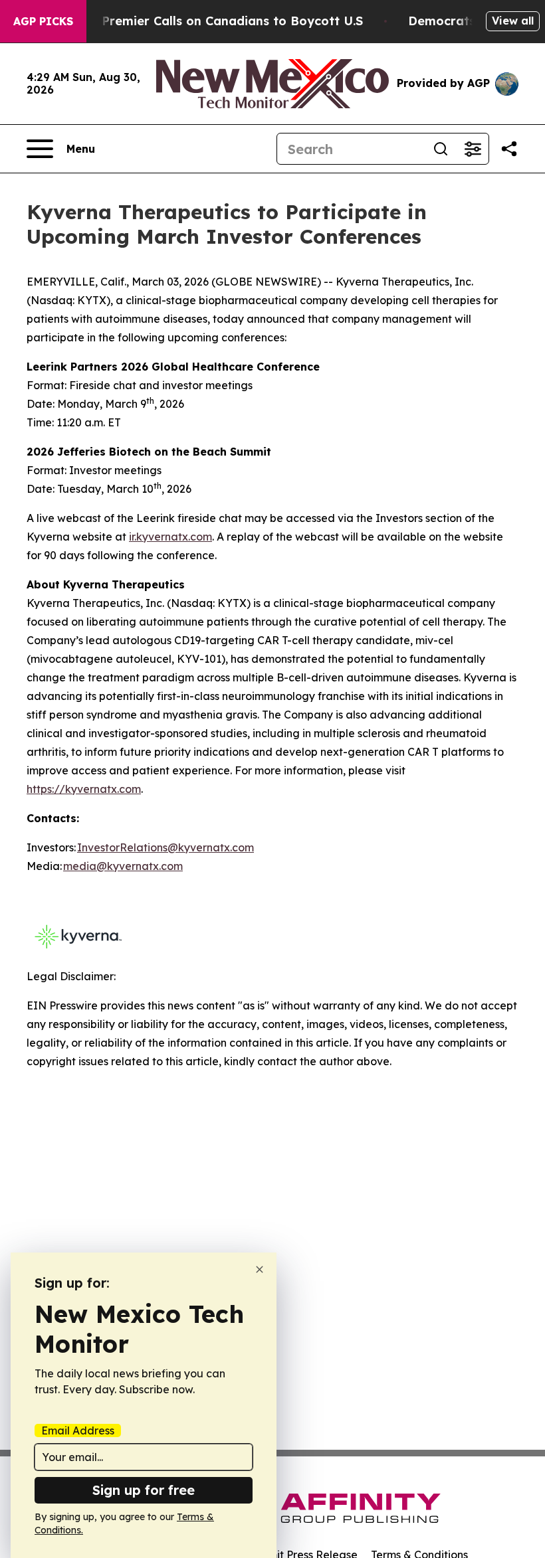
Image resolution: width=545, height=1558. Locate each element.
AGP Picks (43, 21)
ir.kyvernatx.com (170, 536)
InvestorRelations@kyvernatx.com (165, 847)
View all (513, 20)
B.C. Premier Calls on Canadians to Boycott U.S (219, 21)
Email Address (77, 1430)
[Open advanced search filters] (473, 148)
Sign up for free (143, 1490)
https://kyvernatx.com (84, 789)
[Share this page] (509, 148)
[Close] (259, 1269)
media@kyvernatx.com (123, 866)
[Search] (441, 148)
